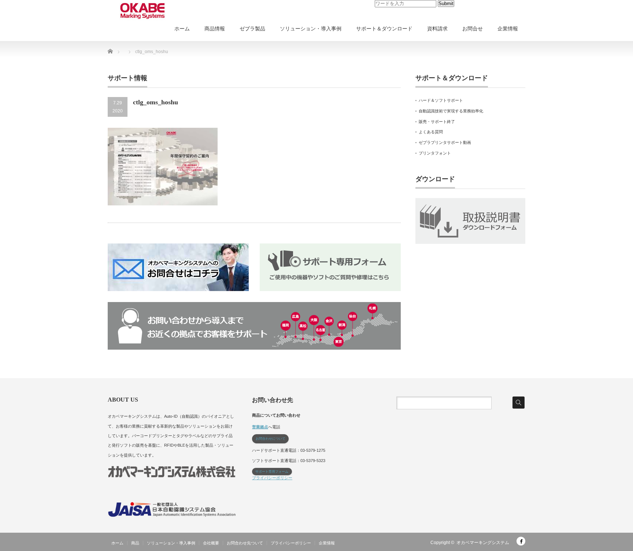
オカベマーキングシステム (482, 542)
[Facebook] (521, 541)
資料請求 (437, 28)
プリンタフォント (435, 153)
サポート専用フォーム (271, 471)
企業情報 (507, 28)
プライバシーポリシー (272, 478)
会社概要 (211, 543)
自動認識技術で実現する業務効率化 (451, 111)
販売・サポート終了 (437, 121)
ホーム (182, 28)
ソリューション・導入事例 (310, 28)
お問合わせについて (270, 438)
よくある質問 (431, 132)
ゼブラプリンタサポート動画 (445, 142)
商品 (135, 543)
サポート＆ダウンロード (384, 28)
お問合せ (472, 28)
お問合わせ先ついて (245, 543)
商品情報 (214, 28)
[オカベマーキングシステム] (142, 11)
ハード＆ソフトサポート (441, 100)
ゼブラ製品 (252, 28)
